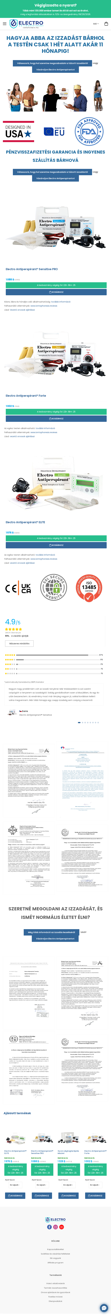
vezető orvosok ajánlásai (22, 436)
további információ (61, 301)
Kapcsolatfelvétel (55, 1249)
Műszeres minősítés (19, 643)
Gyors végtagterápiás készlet (68, 1152)
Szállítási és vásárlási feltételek (55, 1253)
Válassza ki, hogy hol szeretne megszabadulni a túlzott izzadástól (52, 63)
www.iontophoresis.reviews (43, 305)
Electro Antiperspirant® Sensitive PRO (42, 1152)
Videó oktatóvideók (55, 1283)
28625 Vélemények (13, 632)
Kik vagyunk (55, 1258)
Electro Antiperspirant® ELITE (15, 1152)
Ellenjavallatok (55, 1301)
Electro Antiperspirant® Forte (95, 1152)
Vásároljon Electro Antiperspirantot (55, 69)
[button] (79, 722)
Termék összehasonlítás (55, 1288)
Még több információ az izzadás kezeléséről (51, 932)
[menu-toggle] (4, 23)
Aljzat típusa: (10, 1180)
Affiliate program (55, 1262)
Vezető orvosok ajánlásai (22, 309)
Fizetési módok (55, 1296)
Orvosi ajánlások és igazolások (55, 1292)
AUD (95, 24)
